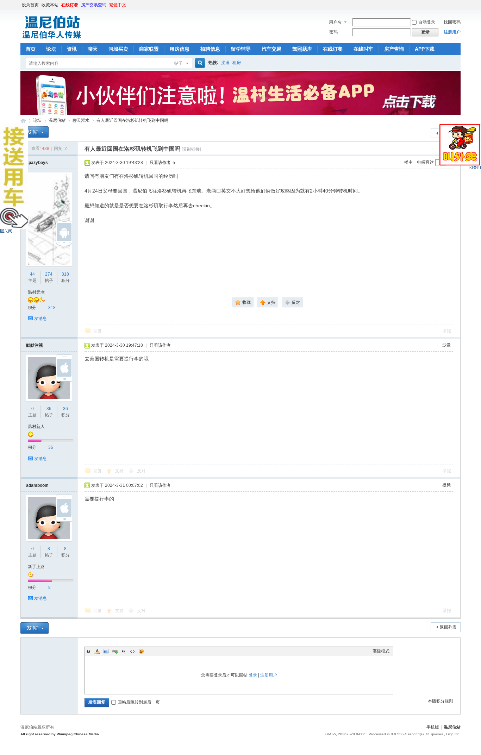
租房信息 (179, 49)
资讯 (72, 49)
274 (48, 274)
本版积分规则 (440, 701)
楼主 (408, 162)
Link (114, 651)
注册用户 (452, 32)
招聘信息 (210, 49)
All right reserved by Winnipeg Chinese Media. (60, 734)
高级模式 (381, 651)
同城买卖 (118, 49)
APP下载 (425, 49)
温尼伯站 (23, 120)
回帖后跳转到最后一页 (139, 702)
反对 (141, 470)
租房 (236, 62)
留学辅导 (241, 49)
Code (132, 651)
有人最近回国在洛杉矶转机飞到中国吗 (132, 120)
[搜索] (199, 63)
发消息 (40, 318)
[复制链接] (191, 149)
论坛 (51, 49)
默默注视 (34, 345)
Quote (123, 651)
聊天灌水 (81, 120)
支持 (120, 470)
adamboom (37, 485)
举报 (447, 330)
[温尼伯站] (51, 39)
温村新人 (36, 426)
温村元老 (36, 292)
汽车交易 (271, 49)
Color (97, 651)
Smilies (141, 651)
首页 (31, 49)
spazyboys (37, 162)
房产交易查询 (93, 4)
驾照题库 (302, 49)
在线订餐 (69, 4)
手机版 (432, 727)
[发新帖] (34, 132)
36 (48, 408)
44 (32, 274)
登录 (253, 675)
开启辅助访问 (459, 5)
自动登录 (426, 22)
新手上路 (36, 566)
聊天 (93, 49)
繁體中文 (117, 4)
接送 (225, 62)
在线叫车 (363, 49)
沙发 (446, 344)
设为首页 (30, 4)
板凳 (446, 485)
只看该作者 (160, 162)
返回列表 (448, 627)
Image (106, 651)
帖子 (178, 63)
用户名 (335, 22)
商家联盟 (149, 49)
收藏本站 (50, 4)
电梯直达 (425, 162)
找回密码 (452, 22)
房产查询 (394, 49)
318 (65, 274)
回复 (97, 330)
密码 (333, 32)
